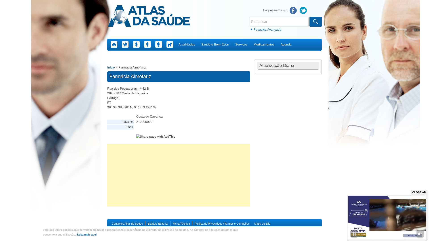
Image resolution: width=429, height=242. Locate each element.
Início (111, 67)
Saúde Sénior (158, 44)
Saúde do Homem (147, 44)
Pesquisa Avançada (267, 29)
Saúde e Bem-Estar (215, 44)
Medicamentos (264, 44)
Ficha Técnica (181, 223)
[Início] (149, 16)
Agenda (286, 44)
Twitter (303, 10)
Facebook (293, 10)
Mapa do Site (262, 223)
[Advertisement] (178, 175)
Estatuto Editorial (158, 223)
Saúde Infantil (125, 44)
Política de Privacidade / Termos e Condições (222, 223)
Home (114, 44)
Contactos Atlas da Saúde (127, 223)
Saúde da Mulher (136, 44)
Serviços (241, 44)
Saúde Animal (169, 44)
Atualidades (187, 44)
